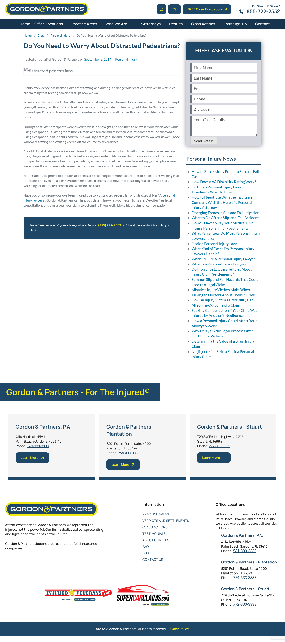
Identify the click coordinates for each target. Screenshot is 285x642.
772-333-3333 (219, 446)
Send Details (203, 141)
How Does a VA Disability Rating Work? (224, 182)
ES (174, 9)
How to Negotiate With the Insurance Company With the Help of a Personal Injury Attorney (222, 202)
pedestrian (85, 251)
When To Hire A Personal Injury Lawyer (223, 259)
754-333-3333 (128, 453)
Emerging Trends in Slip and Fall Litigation (225, 213)
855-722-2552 (263, 11)
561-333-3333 (38, 446)
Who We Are (116, 23)
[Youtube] (32, 562)
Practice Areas (84, 23)
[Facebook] (7, 562)
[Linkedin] (24, 562)
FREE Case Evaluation (205, 9)
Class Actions (203, 23)
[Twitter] (16, 562)
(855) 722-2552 (109, 225)
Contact (262, 23)
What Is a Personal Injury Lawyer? (219, 264)
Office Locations (48, 23)
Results (176, 23)
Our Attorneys (148, 23)
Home (25, 23)
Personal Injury (126, 59)
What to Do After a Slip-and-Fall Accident (225, 218)
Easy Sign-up (235, 23)
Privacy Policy (178, 629)
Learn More (30, 457)
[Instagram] (41, 562)
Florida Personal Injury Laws (215, 243)
